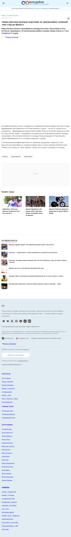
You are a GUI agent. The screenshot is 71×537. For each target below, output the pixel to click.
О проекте (26, 349)
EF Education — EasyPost (9, 502)
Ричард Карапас (7, 480)
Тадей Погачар (7, 429)
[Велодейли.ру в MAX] (29, 321)
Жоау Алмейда (6, 473)
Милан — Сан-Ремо (8, 388)
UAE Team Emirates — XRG (10, 526)
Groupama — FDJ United (9, 505)
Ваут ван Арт (6, 449)
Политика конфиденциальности (11, 364)
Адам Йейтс (6, 456)
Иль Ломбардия (7, 402)
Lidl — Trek (5, 509)
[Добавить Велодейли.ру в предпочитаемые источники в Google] (68, 19)
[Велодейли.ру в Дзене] (25, 321)
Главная (3, 15)
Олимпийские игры (8, 417)
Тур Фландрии (7, 392)
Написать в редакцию (16, 355)
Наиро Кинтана (16, 156)
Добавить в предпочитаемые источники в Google (46, 338)
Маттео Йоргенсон (8, 463)
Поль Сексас (6, 439)
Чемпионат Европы (8, 414)
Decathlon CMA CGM (8, 498)
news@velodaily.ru (23, 361)
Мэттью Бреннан (7, 477)
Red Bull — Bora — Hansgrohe (10, 515)
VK (42, 8)
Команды (5, 487)
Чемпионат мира (7, 411)
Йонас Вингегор (7, 432)
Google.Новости (24, 338)
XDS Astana (5, 529)
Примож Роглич (7, 443)
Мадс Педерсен (7, 453)
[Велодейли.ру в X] (12, 321)
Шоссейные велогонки (12, 15)
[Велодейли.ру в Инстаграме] (16, 321)
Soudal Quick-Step (7, 519)
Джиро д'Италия (7, 381)
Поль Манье (6, 470)
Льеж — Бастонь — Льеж (10, 398)
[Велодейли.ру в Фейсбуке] (20, 321)
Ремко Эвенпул (7, 436)
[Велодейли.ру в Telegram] (3, 321)
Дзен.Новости (9, 338)
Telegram (37, 8)
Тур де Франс (28, 156)
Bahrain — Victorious (8, 495)
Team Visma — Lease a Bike (10, 522)
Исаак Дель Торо (7, 466)
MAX (47, 8)
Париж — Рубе (6, 395)
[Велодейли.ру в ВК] (7, 321)
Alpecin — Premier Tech (9, 492)
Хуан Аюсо (5, 460)
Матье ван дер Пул (8, 446)
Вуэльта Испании (7, 385)
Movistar (5, 156)
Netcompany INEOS (8, 512)
